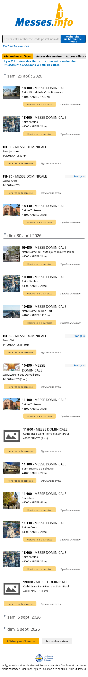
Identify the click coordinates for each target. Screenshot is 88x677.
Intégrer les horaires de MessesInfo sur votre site (30, 665)
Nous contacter (11, 669)
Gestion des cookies (55, 669)
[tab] (17, 56)
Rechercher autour (56, 641)
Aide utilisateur (77, 669)
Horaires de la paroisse (39, 104)
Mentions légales (31, 669)
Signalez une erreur (70, 104)
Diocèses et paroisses (73, 665)
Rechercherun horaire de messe (73, 39)
